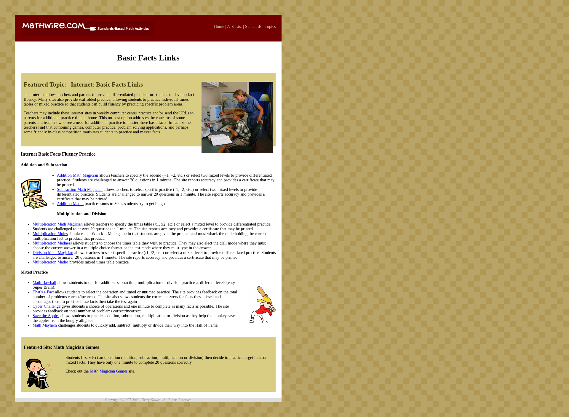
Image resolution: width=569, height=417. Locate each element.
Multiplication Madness (52, 243)
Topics (270, 26)
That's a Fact (43, 292)
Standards (253, 26)
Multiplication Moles (50, 233)
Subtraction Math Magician (80, 189)
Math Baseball (44, 282)
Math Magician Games (108, 371)
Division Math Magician (53, 252)
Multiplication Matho (50, 262)
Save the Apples (46, 316)
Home (219, 26)
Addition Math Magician (77, 175)
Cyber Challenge (46, 306)
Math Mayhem (45, 325)
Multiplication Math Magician (58, 224)
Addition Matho (70, 204)
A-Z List (234, 26)
